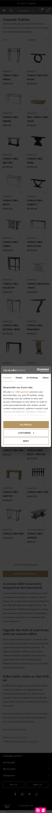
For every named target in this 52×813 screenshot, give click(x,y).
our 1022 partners (20, 392)
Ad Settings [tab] (32, 377)
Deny (26, 441)
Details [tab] (19, 377)
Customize (24, 433)
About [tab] (46, 377)
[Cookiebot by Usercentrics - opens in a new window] (37, 370)
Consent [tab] (7, 377)
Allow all (26, 424)
